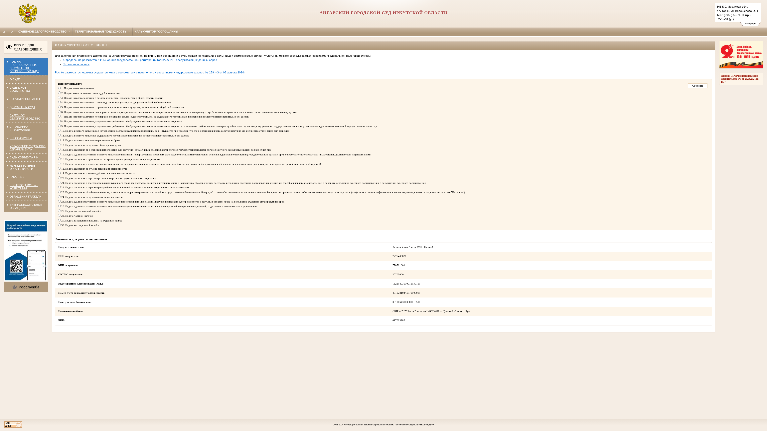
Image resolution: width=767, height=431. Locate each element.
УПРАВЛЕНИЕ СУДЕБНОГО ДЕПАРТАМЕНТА (28, 148)
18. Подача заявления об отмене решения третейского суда (94, 168)
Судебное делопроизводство (42, 31)
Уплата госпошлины (76, 64)
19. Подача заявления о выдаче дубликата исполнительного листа (98, 173)
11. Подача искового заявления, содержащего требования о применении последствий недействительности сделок (125, 135)
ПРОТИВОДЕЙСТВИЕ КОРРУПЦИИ (24, 187)
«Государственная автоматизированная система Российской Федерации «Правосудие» (389, 424)
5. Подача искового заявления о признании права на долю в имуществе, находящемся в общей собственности (122, 107)
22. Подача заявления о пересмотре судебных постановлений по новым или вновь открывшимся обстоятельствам (125, 187)
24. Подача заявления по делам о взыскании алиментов (91, 197)
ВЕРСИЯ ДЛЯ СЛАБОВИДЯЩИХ (28, 47)
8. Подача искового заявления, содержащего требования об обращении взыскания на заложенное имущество (122, 121)
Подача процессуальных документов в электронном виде (24, 66)
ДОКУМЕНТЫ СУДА (22, 107)
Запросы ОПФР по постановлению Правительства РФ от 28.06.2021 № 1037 (740, 78)
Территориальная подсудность (101, 31)
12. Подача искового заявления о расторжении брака (90, 140)
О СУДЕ (15, 79)
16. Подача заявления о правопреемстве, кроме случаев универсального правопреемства (111, 159)
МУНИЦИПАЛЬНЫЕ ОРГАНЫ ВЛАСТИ (22, 167)
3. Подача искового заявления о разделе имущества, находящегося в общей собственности (112, 97)
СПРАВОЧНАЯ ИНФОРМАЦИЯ (20, 128)
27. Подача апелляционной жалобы (81, 211)
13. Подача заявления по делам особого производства (91, 144)
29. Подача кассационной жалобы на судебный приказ (91, 220)
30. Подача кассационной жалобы (80, 225)
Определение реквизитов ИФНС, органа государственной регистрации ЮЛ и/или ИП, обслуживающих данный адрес (140, 59)
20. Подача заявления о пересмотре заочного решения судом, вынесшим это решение (109, 178)
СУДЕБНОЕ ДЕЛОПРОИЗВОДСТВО (25, 117)
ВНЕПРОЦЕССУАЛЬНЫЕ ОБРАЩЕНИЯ (26, 206)
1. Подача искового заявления (77, 88)
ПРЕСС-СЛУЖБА (21, 138)
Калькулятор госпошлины (157, 31)
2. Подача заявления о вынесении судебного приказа (90, 93)
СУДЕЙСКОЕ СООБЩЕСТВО (20, 89)
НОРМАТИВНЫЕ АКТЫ (25, 99)
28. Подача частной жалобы (77, 215)
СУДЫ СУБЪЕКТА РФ (24, 157)
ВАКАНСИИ (17, 177)
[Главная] (4, 32)
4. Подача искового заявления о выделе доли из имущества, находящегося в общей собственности (116, 102)
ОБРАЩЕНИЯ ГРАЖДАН (25, 196)
